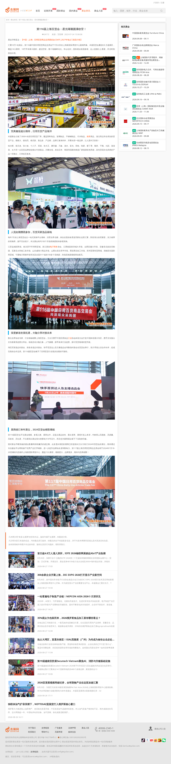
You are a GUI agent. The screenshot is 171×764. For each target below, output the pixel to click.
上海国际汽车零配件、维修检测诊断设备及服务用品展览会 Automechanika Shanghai (147, 59)
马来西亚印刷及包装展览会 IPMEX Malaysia (145, 144)
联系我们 (32, 732)
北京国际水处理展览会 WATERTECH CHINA (143, 119)
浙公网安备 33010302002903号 (72, 737)
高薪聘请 (58, 732)
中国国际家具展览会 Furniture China (148, 33)
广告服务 (58, 728)
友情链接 (45, 728)
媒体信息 (72, 732)
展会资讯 (86, 10)
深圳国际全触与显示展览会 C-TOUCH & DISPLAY (146, 83)
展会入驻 (98, 10)
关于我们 (32, 728)
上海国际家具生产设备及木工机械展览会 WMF (148, 131)
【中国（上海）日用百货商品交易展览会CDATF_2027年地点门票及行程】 (51, 39)
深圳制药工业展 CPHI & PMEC (147, 94)
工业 (70, 338)
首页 (38, 10)
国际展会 (61, 10)
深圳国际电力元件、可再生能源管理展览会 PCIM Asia (148, 70)
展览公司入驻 (160, 728)
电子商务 (54, 246)
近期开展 (48, 10)
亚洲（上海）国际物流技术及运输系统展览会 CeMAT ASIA (148, 107)
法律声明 (72, 728)
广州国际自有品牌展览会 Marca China (145, 46)
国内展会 (73, 10)
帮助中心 (45, 732)
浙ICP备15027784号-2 (47, 737)
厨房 (88, 136)
